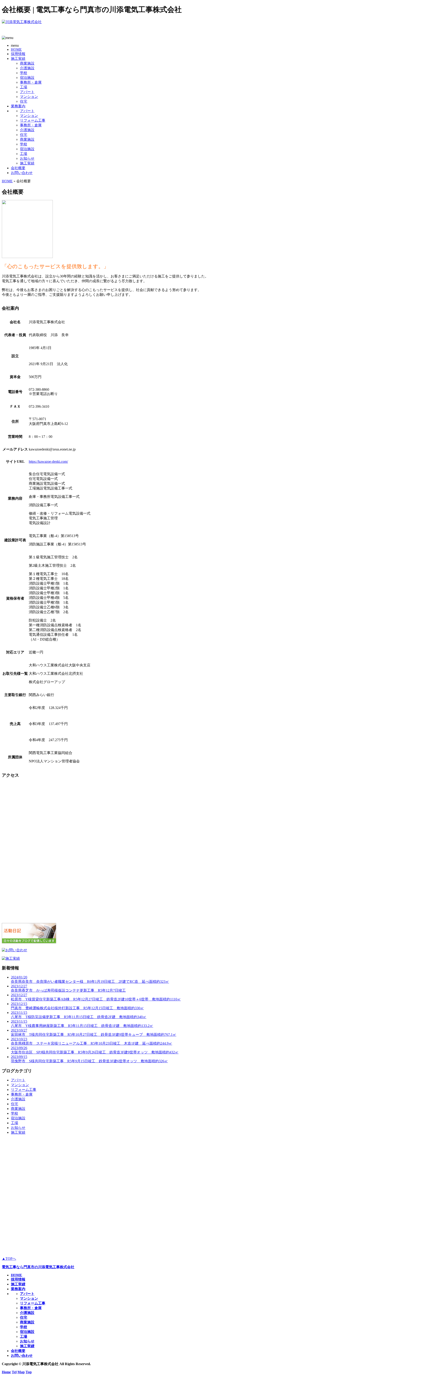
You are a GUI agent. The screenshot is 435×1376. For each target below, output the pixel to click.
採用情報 (18, 54)
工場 (23, 87)
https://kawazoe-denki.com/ (48, 461)
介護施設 (27, 68)
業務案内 (18, 106)
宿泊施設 (27, 78)
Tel (14, 1372)
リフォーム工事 (32, 120)
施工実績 (18, 58)
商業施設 (27, 63)
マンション (29, 97)
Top (29, 1372)
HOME (16, 49)
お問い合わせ (22, 173)
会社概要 (18, 168)
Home (6, 1372)
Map (21, 1372)
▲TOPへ (9, 1258)
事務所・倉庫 (31, 82)
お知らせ (27, 158)
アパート (27, 92)
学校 (23, 73)
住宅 (23, 101)
